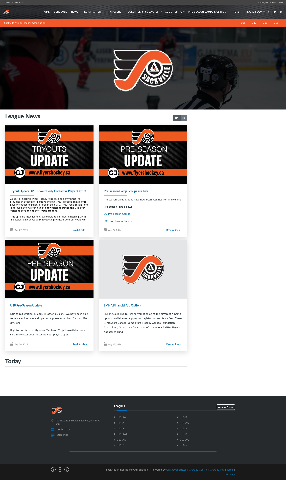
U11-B (120, 428)
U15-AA (184, 422)
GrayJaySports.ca (176, 469)
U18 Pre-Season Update (26, 305)
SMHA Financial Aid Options (123, 305)
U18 (276, 22)
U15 (265, 22)
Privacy (230, 474)
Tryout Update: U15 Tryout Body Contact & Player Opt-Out (49, 191)
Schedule (60, 11)
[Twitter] (274, 12)
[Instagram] (281, 12)
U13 (254, 22)
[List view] (183, 118)
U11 (243, 22)
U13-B (183, 417)
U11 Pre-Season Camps (118, 221)
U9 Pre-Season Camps (117, 214)
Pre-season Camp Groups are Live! (126, 191)
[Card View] (177, 118)
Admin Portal (225, 407)
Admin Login (276, 2)
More (236, 11)
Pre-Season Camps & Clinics (207, 11)
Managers (114, 11)
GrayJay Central (198, 469)
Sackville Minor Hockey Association (25, 23)
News (74, 11)
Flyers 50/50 (254, 11)
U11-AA (121, 417)
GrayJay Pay (217, 469)
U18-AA (184, 439)
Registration (92, 11)
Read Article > (80, 230)
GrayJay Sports (14, 2)
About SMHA (173, 11)
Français (263, 2)
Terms (230, 469)
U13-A (120, 445)
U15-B (183, 434)
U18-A (183, 445)
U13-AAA (122, 434)
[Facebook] (269, 12)
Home (46, 11)
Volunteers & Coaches (143, 11)
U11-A (120, 422)
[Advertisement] (236, 144)
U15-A (183, 428)
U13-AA (121, 439)
